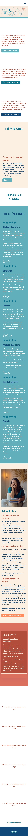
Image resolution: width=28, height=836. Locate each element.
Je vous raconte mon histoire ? (12, 615)
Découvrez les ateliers (10, 51)
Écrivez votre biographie (11, 82)
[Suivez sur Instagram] (15, 832)
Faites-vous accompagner (11, 114)
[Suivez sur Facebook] (12, 832)
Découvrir (7, 180)
